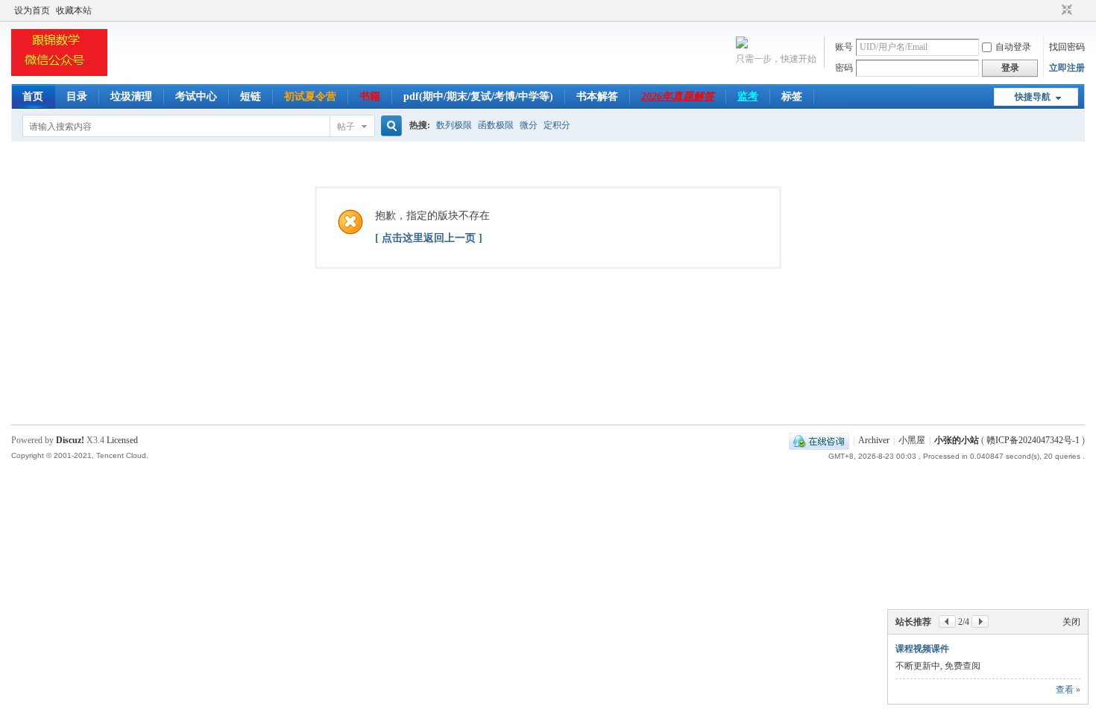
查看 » (1068, 689)
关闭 (1071, 622)
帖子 (346, 126)
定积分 (557, 125)
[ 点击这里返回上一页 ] (428, 238)
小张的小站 (956, 440)
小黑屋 (911, 440)
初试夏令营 (310, 96)
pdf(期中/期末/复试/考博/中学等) (478, 96)
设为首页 (32, 10)
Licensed (122, 440)
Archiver (873, 440)
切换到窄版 (1065, 10)
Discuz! (70, 440)
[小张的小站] (59, 75)
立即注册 (1067, 68)
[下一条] (980, 621)
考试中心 (196, 96)
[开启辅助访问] (1052, 10)
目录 (76, 96)
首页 (32, 96)
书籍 (369, 96)
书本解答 (597, 96)
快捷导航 (1033, 97)
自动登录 (1013, 47)
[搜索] (389, 126)
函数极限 (496, 125)
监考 (747, 96)
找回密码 (1067, 47)
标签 (791, 96)
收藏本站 (74, 10)
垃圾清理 (131, 96)
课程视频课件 (922, 648)
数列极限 (454, 125)
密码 (844, 68)
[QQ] (819, 440)
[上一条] (947, 621)
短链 (250, 96)
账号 (844, 47)
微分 (529, 125)
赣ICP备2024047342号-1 (1033, 440)
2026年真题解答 (677, 96)
